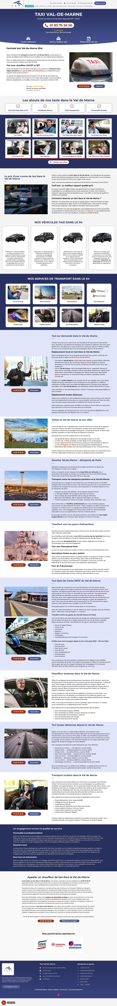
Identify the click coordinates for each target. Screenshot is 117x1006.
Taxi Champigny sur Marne (72, 156)
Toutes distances (28, 42)
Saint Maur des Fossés (83, 360)
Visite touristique (45, 301)
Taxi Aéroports (88, 6)
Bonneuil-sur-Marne (45, 6)
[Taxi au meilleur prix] (58, 39)
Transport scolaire (99, 324)
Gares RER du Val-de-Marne (95, 591)
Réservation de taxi (88, 42)
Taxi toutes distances (72, 324)
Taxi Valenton (45, 156)
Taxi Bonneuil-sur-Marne (45, 135)
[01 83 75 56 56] (4, 1002)
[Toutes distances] (28, 39)
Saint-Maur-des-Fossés (60, 6)
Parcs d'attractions (99, 301)
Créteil (36, 6)
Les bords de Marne (62, 439)
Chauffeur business (45, 324)
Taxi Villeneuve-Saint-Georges (99, 156)
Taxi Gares (79, 6)
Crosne (57, 376)
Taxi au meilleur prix (58, 42)
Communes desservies (76, 989)
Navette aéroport (72, 301)
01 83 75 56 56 (93, 213)
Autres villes (71, 6)
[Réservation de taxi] (89, 39)
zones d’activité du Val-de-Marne (87, 708)
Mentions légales (53, 989)
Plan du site (63, 989)
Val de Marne (29, 6)
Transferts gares (18, 324)
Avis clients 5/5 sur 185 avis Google (58, 32)
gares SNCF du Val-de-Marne (33, 71)
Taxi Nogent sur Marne (99, 135)
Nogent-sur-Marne (69, 445)
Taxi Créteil (18, 135)
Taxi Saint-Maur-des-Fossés (72, 135)
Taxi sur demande (18, 301)
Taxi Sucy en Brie (18, 156)
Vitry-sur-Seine (70, 441)
